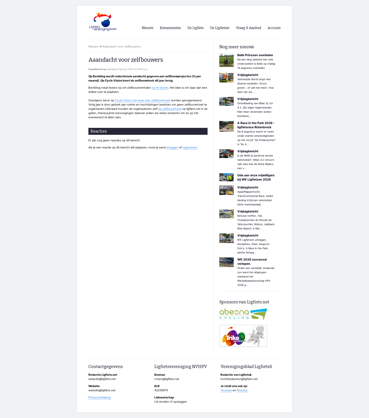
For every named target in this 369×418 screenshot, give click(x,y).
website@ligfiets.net (102, 390)
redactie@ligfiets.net (102, 379)
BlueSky (242, 390)
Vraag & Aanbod (248, 28)
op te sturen (160, 87)
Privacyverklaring (99, 397)
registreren (190, 147)
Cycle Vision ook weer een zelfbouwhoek (142, 100)
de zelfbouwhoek (169, 109)
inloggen (172, 147)
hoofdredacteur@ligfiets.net (239, 379)
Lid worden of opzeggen (170, 401)
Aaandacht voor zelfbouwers (122, 46)
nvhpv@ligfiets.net (166, 379)
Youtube (226, 390)
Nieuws (93, 46)
